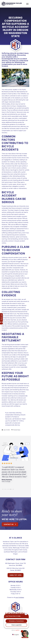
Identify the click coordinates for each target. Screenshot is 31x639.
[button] (27, 4)
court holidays (19, 597)
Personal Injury (16, 429)
